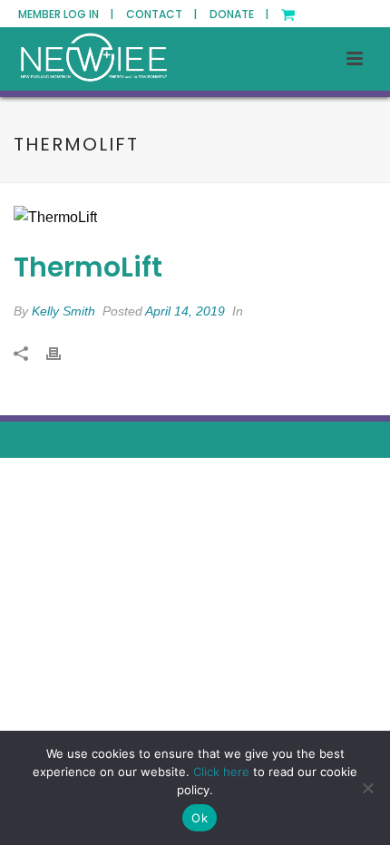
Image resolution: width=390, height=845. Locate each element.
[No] (367, 788)
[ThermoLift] (195, 218)
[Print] (62, 354)
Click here (221, 771)
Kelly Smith (63, 311)
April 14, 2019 (185, 311)
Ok (199, 818)
